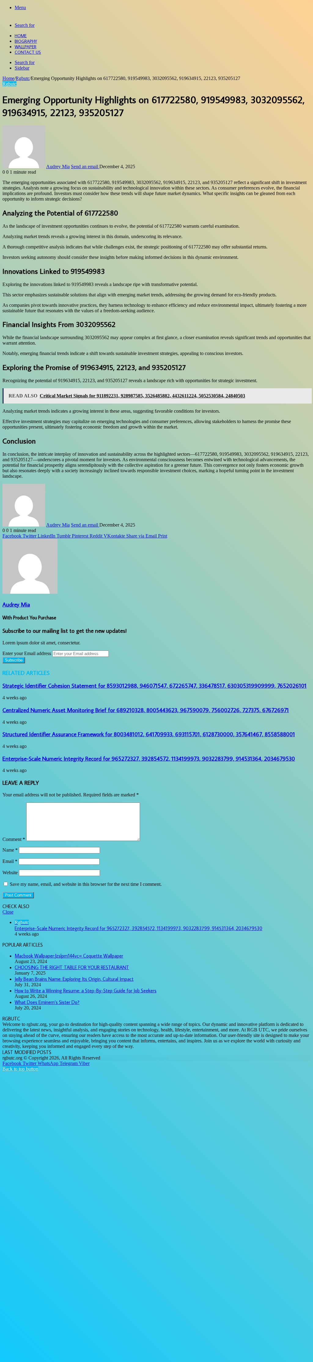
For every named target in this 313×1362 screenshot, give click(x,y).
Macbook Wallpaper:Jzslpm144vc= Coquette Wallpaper (69, 956)
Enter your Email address (26, 653)
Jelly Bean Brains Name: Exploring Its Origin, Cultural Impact (74, 979)
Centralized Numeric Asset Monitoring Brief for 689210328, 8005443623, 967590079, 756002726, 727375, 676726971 (145, 710)
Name (10, 850)
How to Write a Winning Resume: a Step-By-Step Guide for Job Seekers (85, 990)
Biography (26, 41)
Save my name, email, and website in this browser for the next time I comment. (86, 884)
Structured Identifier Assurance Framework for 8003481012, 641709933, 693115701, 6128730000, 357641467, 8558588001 (148, 734)
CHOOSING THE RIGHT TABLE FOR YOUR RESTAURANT (72, 967)
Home (21, 35)
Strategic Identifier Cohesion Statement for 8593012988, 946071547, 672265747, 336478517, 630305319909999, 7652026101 (154, 685)
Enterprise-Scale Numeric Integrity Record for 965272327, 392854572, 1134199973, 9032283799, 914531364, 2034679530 (148, 758)
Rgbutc (23, 78)
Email (9, 861)
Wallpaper (25, 46)
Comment (13, 839)
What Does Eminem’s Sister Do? (47, 1002)
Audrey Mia (58, 166)
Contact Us (28, 52)
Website (10, 872)
